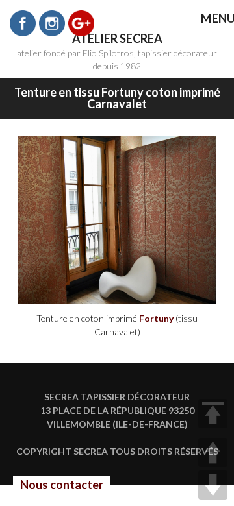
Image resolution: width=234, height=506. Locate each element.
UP (213, 452)
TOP (213, 413)
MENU (208, 19)
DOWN (213, 485)
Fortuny (156, 318)
